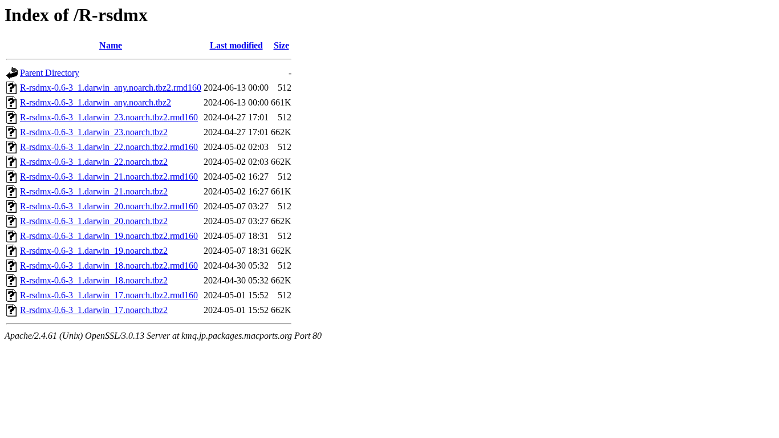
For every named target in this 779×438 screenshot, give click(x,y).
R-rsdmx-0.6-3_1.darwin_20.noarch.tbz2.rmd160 (109, 206)
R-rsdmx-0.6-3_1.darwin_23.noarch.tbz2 (94, 132)
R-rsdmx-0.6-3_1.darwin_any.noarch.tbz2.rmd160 (110, 87)
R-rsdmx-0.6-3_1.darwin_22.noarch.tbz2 (94, 162)
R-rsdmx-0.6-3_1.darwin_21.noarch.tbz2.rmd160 (109, 176)
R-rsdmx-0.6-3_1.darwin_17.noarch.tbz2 (94, 310)
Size (281, 45)
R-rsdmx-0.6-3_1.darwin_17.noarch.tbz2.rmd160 (109, 295)
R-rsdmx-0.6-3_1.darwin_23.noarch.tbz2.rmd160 (109, 117)
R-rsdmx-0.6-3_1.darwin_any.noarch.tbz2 (95, 102)
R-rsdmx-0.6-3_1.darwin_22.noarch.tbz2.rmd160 (109, 147)
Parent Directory (49, 73)
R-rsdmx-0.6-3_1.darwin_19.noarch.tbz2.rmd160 (109, 236)
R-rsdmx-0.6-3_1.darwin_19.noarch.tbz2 (94, 251)
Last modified (236, 45)
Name (110, 45)
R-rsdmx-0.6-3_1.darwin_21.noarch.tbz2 (94, 191)
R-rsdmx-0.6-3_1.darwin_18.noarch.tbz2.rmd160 (109, 265)
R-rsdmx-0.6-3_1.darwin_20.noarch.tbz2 (94, 221)
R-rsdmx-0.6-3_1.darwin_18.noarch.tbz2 (94, 280)
